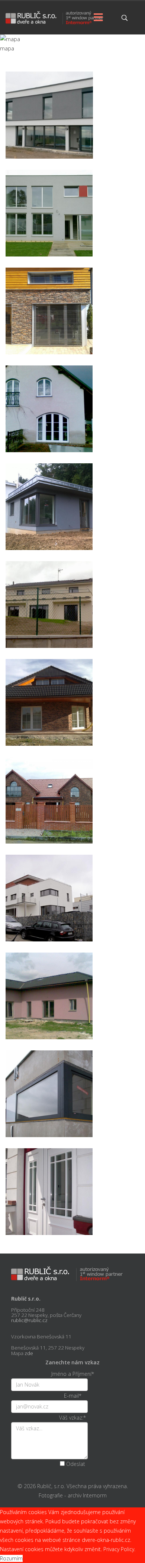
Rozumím (11, 1558)
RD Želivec (73, 816)
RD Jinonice (73, 914)
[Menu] (98, 17)
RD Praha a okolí (73, 620)
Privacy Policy (118, 1549)
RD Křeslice (73, 229)
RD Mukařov (73, 718)
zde (29, 1353)
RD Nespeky (72, 425)
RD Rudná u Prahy (72, 522)
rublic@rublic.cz (29, 1320)
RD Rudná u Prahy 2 (73, 327)
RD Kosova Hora (72, 1110)
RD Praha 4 (72, 1207)
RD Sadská (72, 1012)
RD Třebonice (73, 131)
